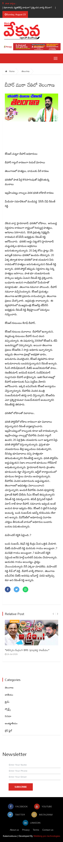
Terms (36, 829)
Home (11, 71)
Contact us (47, 829)
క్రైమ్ (7, 702)
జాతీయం (9, 694)
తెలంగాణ (25, 71)
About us (14, 829)
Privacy (26, 829)
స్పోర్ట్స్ (8, 709)
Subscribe (21, 787)
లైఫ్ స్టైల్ (8, 730)
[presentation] (53, 614)
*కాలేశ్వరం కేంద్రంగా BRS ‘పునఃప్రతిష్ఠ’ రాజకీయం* (27, 650)
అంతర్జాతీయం (11, 723)
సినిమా (8, 716)
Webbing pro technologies (46, 836)
